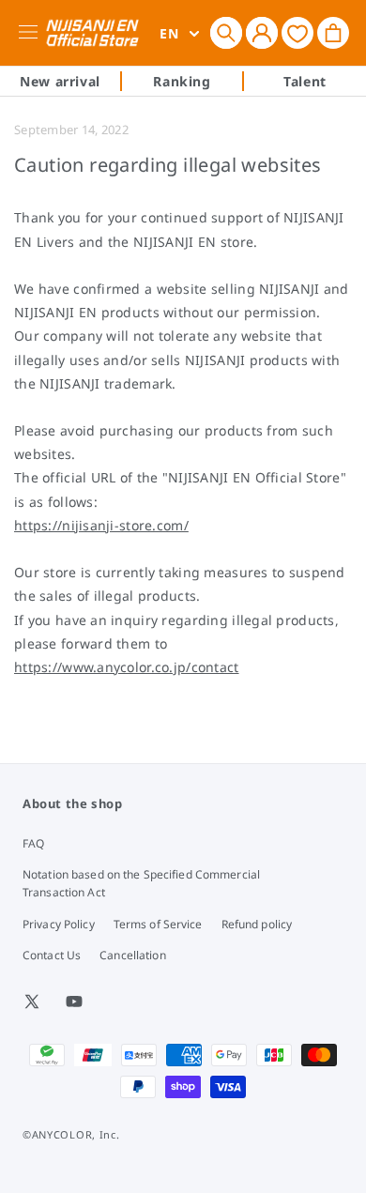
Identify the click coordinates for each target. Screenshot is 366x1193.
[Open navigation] (31, 32)
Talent (305, 81)
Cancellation (132, 955)
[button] (226, 33)
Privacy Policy (59, 924)
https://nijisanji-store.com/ (101, 525)
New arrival (60, 81)
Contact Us (52, 955)
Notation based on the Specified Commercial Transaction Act (141, 883)
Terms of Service (158, 924)
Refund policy (257, 924)
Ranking (181, 81)
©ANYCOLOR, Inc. (71, 1134)
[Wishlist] (297, 32)
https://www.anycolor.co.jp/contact (126, 667)
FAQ (33, 843)
